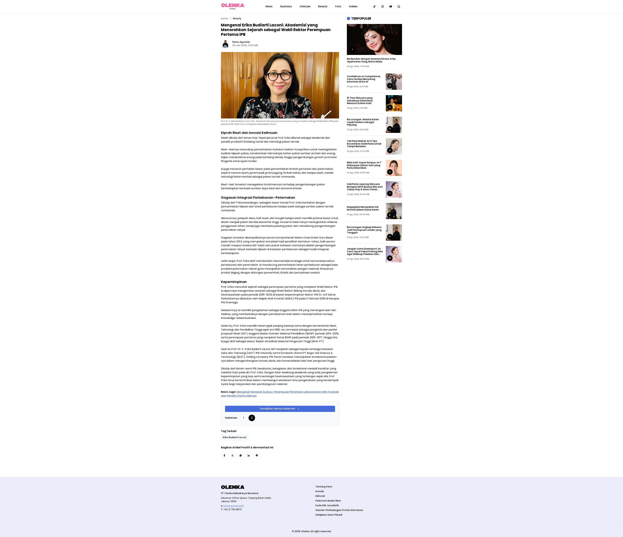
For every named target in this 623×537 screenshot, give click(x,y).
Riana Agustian (241, 42)
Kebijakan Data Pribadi (328, 514)
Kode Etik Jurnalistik (327, 505)
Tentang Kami (323, 486)
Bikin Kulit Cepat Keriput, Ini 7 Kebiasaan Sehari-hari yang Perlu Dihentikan (364, 165)
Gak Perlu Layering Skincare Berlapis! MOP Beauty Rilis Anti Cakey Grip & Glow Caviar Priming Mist (365, 187)
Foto (338, 6)
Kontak (319, 491)
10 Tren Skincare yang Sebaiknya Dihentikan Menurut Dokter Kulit (360, 101)
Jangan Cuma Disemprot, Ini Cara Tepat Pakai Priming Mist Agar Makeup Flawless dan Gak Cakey (365, 251)
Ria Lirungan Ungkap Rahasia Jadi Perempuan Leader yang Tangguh (364, 230)
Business (286, 6)
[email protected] (233, 506)
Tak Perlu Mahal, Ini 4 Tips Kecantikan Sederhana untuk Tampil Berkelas (364, 144)
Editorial (320, 496)
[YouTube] (390, 6)
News (269, 6)
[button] (224, 455)
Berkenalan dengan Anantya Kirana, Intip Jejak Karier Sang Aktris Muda (371, 60)
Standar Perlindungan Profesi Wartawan (339, 510)
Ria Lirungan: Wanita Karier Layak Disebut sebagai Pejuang (363, 122)
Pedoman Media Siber (328, 500)
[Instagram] (382, 6)
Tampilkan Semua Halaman (277, 408)
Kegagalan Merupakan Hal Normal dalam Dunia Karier (363, 208)
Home (224, 18)
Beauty (322, 6)
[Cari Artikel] (398, 6)
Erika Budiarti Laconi (234, 437)
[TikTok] (374, 6)
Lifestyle (305, 6)
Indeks (353, 6)
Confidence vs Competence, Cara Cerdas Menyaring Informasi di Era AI (364, 79)
